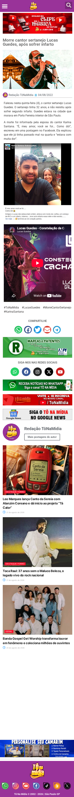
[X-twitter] (49, 371)
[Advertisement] (37, 697)
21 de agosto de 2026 (15, 512)
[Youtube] (60, 371)
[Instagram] (37, 371)
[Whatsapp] (14, 371)
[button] (4, 6)
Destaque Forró (15, 492)
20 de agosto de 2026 (15, 648)
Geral (9, 631)
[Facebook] (26, 371)
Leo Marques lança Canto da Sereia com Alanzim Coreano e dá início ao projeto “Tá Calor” (33, 503)
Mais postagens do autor (42, 437)
